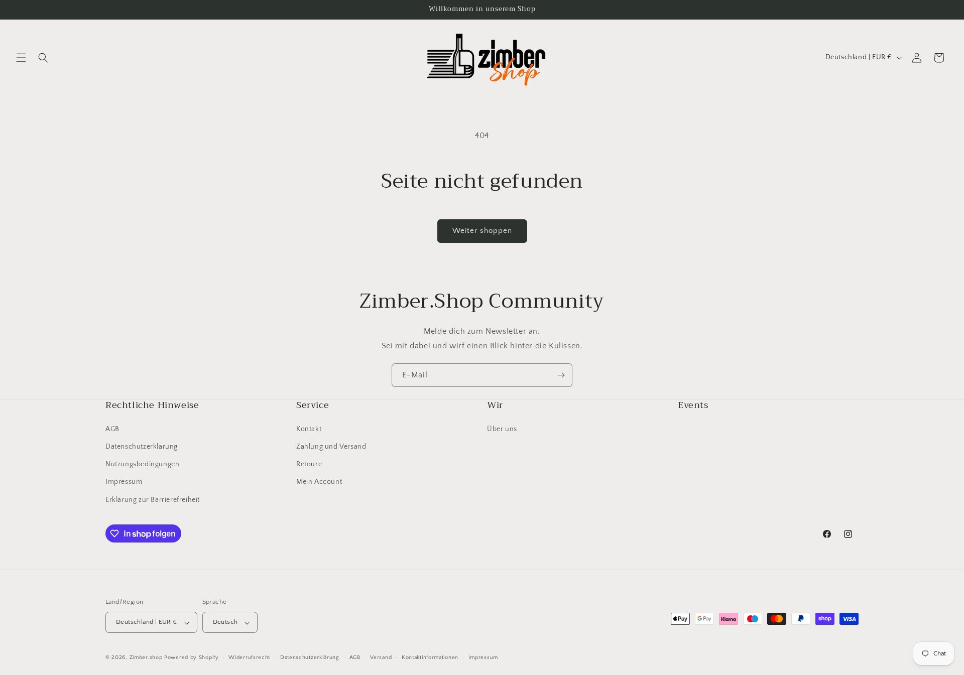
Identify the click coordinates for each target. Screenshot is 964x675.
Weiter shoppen (482, 230)
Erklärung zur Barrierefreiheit (152, 499)
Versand (381, 657)
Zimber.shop (146, 658)
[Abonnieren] (561, 375)
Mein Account (319, 482)
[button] (21, 58)
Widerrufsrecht (249, 657)
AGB (112, 429)
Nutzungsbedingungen (142, 464)
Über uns (502, 429)
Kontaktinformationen (430, 657)
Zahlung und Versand (331, 446)
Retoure (309, 464)
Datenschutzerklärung (141, 446)
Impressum (123, 482)
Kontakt (308, 429)
